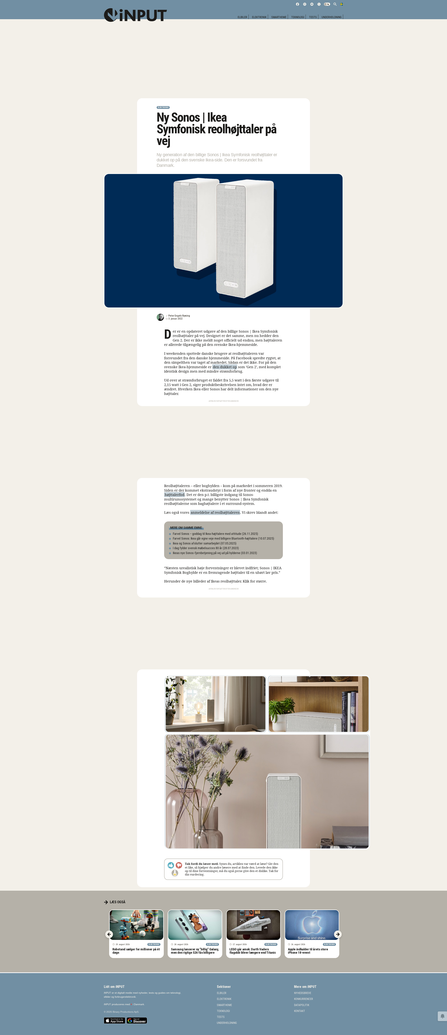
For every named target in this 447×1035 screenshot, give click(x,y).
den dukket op (225, 367)
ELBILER (242, 17)
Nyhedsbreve (302, 993)
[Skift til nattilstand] (327, 4)
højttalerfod (174, 494)
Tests (313, 17)
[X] (319, 4)
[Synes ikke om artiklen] (179, 865)
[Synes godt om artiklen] (171, 865)
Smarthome (278, 17)
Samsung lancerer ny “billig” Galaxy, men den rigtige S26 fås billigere (195, 951)
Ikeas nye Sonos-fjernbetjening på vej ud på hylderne (206, 553)
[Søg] (335, 4)
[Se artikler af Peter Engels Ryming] (160, 317)
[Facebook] (297, 4)
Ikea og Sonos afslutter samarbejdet (196, 543)
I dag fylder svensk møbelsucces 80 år (197, 548)
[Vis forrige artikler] (109, 934)
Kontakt (299, 1011)
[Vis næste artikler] (338, 934)
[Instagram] (304, 4)
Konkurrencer (303, 999)
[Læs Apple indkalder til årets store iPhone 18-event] (312, 925)
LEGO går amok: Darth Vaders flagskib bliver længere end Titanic (252, 951)
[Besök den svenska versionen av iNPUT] (341, 4)
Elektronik (259, 17)
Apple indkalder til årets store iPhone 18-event (308, 951)
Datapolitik (301, 1005)
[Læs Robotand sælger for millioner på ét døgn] (136, 925)
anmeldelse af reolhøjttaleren (215, 512)
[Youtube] (312, 4)
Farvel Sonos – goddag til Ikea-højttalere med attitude (207, 534)
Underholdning (332, 17)
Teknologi (297, 17)
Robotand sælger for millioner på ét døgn (136, 951)
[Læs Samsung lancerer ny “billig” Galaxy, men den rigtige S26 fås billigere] (195, 925)
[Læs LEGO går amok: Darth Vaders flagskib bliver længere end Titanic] (253, 925)
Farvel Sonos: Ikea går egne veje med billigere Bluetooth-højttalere (215, 538)
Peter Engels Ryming (179, 315)
